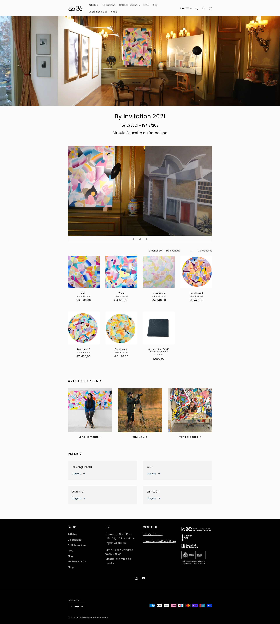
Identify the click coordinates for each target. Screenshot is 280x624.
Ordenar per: (156, 250)
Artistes (72, 534)
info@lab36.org (153, 534)
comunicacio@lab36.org (159, 541)
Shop (71, 567)
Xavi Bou (138, 436)
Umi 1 (83, 293)
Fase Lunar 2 (196, 293)
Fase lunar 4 (121, 349)
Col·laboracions (77, 545)
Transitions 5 (158, 293)
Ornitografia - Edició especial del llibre (158, 350)
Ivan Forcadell (188, 436)
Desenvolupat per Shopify (95, 617)
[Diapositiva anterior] (133, 239)
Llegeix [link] (151, 473)
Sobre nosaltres (77, 561)
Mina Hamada (88, 436)
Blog (70, 556)
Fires (70, 550)
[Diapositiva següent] (147, 239)
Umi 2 (121, 293)
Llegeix (76, 473)
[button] (129, 5)
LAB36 (79, 617)
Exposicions (74, 539)
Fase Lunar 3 (83, 349)
